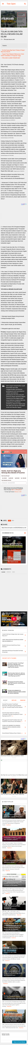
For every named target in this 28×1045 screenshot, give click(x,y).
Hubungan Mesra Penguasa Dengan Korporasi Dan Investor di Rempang (13, 883)
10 (4, 1014)
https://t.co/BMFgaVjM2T (16, 489)
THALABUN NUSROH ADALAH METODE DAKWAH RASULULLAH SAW (14, 950)
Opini (6, 29)
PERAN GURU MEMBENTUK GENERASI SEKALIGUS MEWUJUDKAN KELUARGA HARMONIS (17, 692)
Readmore (8, 824)
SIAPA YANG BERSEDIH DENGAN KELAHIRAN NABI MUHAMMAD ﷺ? (13, 973)
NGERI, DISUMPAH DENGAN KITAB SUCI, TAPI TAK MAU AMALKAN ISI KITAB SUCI (13, 545)
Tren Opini (11, 4)
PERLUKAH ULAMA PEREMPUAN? (11, 58)
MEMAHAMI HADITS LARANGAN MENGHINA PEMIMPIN (12, 906)
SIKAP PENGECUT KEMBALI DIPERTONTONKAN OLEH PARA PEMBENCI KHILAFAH (12, 558)
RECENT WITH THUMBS (9, 658)
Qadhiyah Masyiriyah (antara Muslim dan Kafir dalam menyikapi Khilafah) (13, 1019)
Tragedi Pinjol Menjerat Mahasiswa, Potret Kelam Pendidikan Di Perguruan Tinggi (12, 54)
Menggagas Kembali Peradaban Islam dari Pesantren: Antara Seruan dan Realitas (16, 683)
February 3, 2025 (18, 491)
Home (2, 29)
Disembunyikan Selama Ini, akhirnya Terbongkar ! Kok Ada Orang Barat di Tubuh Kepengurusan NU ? (16, 674)
